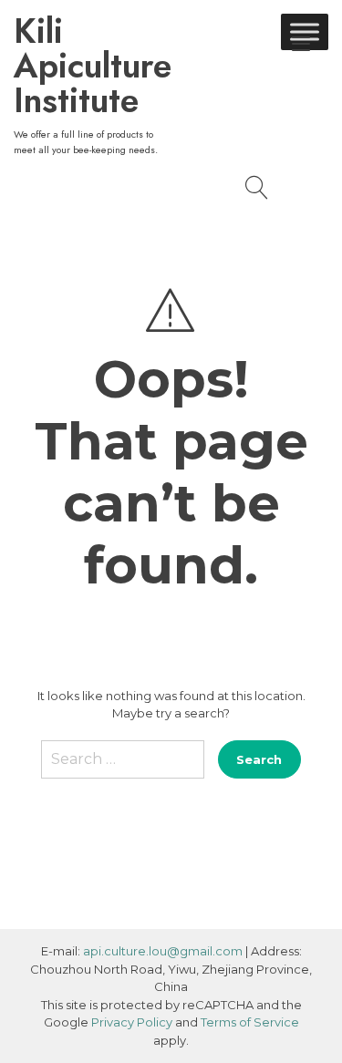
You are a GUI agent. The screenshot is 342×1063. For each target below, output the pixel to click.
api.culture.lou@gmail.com (163, 951)
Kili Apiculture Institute (92, 66)
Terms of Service (250, 1022)
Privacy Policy (131, 1022)
